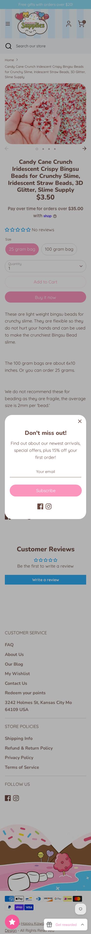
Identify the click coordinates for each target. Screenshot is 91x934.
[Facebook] (40, 506)
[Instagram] (48, 506)
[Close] (79, 421)
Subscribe (46, 490)
